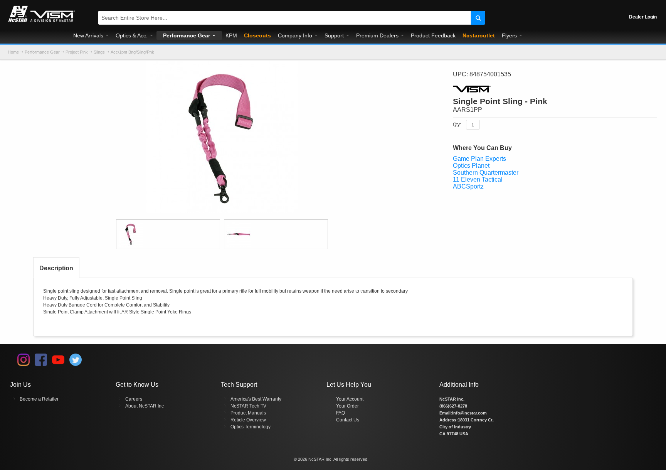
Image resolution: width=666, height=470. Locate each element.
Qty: (457, 124)
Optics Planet (471, 165)
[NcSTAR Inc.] (41, 22)
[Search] (478, 18)
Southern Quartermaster (485, 172)
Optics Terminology (250, 427)
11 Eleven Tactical (478, 179)
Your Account (349, 399)
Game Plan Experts (479, 158)
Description (56, 268)
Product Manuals (248, 413)
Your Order (347, 406)
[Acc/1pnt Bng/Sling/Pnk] (222, 64)
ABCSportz (468, 186)
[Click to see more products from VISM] (555, 89)
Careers (133, 399)
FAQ (340, 413)
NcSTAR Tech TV (248, 406)
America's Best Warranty (255, 399)
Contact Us (347, 420)
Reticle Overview (248, 420)
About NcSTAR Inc (144, 406)
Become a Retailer (39, 399)
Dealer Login (643, 17)
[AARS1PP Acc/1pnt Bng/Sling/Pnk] (168, 234)
